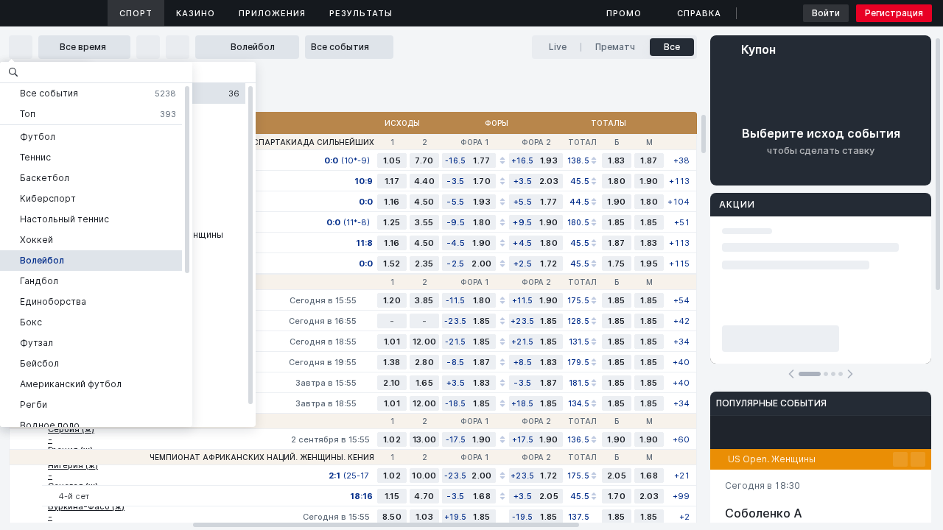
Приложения (272, 13)
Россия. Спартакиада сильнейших (294, 142)
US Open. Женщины (772, 458)
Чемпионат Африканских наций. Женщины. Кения (262, 457)
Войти (826, 12)
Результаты (361, 13)
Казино (195, 13)
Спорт (136, 13)
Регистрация (894, 12)
